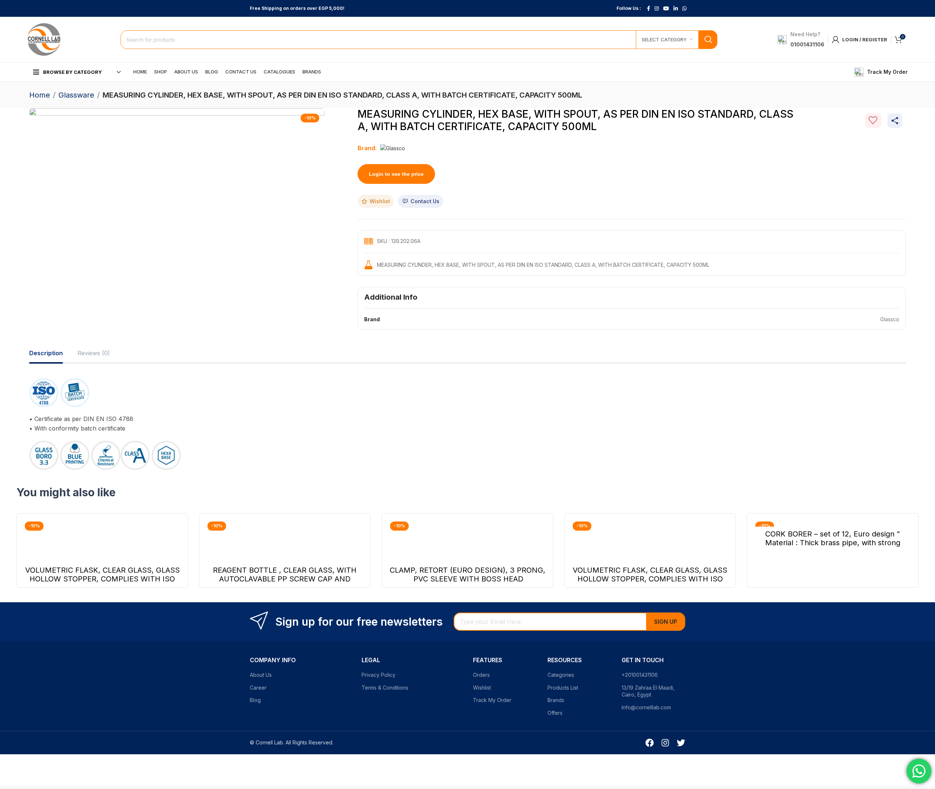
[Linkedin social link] (675, 9)
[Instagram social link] (656, 9)
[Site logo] (43, 39)
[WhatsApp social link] (684, 9)
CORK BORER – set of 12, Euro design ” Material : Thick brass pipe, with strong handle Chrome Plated (832, 543)
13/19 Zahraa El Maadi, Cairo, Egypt (648, 691)
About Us (261, 675)
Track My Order (492, 700)
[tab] (46, 353)
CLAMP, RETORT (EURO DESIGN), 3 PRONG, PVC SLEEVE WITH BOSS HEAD (467, 574)
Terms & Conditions (385, 687)
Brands (555, 700)
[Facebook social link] (648, 9)
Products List (562, 687)
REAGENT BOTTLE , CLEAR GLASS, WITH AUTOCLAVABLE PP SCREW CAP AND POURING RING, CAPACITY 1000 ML (284, 579)
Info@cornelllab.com (646, 707)
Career (258, 687)
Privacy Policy (379, 675)
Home (39, 95)
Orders (481, 675)
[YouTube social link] (666, 9)
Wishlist (482, 687)
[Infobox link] (881, 72)
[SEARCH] (708, 39)
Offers (554, 713)
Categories (560, 675)
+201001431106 (640, 675)
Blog (255, 700)
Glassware (76, 95)
